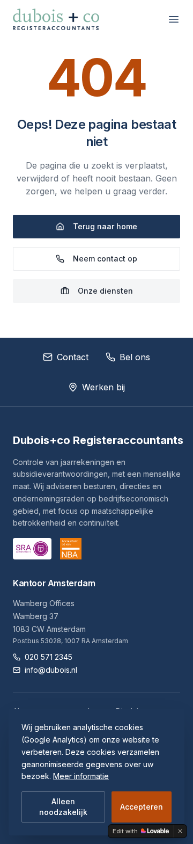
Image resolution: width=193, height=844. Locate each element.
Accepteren (141, 806)
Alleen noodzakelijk (63, 807)
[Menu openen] (173, 19)
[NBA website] (70, 548)
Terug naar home (105, 226)
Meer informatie (81, 776)
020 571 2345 (48, 656)
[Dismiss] (180, 831)
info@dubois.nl (51, 669)
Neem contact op (105, 258)
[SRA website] (32, 548)
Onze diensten (105, 290)
